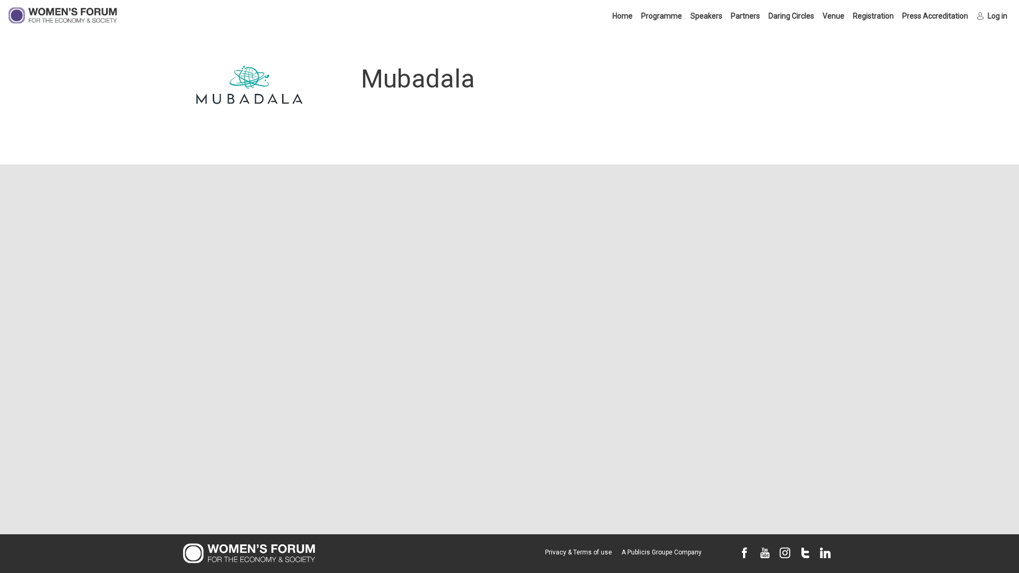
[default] (935, 16)
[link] (622, 16)
